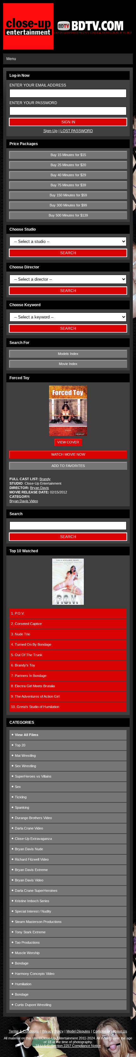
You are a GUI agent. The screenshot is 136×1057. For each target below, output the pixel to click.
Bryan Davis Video (23, 501)
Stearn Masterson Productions (38, 922)
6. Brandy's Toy (23, 665)
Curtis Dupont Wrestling (32, 1005)
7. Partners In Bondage (28, 675)
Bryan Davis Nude (28, 849)
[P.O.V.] (68, 603)
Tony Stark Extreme (30, 932)
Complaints (101, 1031)
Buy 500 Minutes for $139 (68, 215)
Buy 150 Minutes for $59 (68, 195)
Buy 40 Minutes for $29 (68, 175)
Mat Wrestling (25, 755)
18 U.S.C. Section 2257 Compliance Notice (68, 1046)
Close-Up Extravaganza (33, 839)
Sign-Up (50, 131)
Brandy (45, 479)
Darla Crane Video (28, 828)
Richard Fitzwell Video (31, 859)
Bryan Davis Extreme (31, 870)
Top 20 (19, 745)
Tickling (20, 797)
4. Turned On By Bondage (31, 644)
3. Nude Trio (20, 634)
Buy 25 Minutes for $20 (68, 165)
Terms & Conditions (24, 1031)
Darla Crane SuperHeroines (36, 890)
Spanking (21, 807)
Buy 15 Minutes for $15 (68, 155)
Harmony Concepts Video (34, 973)
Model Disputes (78, 1031)
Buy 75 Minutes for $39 (68, 185)
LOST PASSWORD (76, 131)
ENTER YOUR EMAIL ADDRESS (37, 85)
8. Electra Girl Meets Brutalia (33, 686)
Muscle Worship (27, 953)
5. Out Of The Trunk (26, 655)
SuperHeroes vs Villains (33, 776)
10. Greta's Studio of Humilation (35, 707)
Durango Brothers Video (33, 818)
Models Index (68, 354)
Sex (17, 787)
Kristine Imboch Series (31, 901)
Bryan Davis (39, 488)
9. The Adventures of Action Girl (35, 696)
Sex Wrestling (25, 766)
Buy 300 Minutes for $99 (68, 205)
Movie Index (68, 364)
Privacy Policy (53, 1031)
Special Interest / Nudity (32, 911)
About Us (120, 1031)
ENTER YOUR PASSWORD (33, 103)
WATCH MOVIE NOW (68, 454)
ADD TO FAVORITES (68, 466)
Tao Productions (27, 942)
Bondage (21, 963)
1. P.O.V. (17, 613)
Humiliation (22, 984)
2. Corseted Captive (26, 624)
